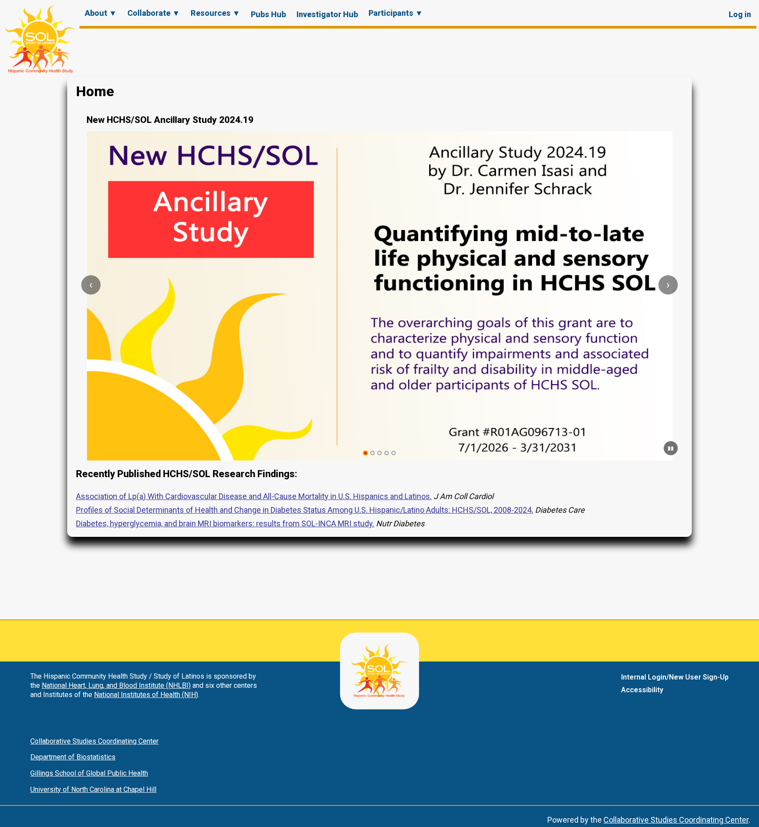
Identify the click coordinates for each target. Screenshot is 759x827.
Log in (740, 14)
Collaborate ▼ (153, 13)
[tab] (366, 453)
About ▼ (101, 13)
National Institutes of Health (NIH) (146, 694)
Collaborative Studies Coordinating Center (94, 741)
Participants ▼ (396, 13)
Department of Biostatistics (73, 757)
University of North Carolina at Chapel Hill (93, 789)
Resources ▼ (215, 13)
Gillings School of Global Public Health (89, 773)
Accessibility (642, 690)
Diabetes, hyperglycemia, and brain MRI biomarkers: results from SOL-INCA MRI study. (225, 523)
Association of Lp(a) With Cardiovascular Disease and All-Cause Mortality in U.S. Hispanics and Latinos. (254, 496)
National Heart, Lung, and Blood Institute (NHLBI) (116, 685)
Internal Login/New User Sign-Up (675, 677)
